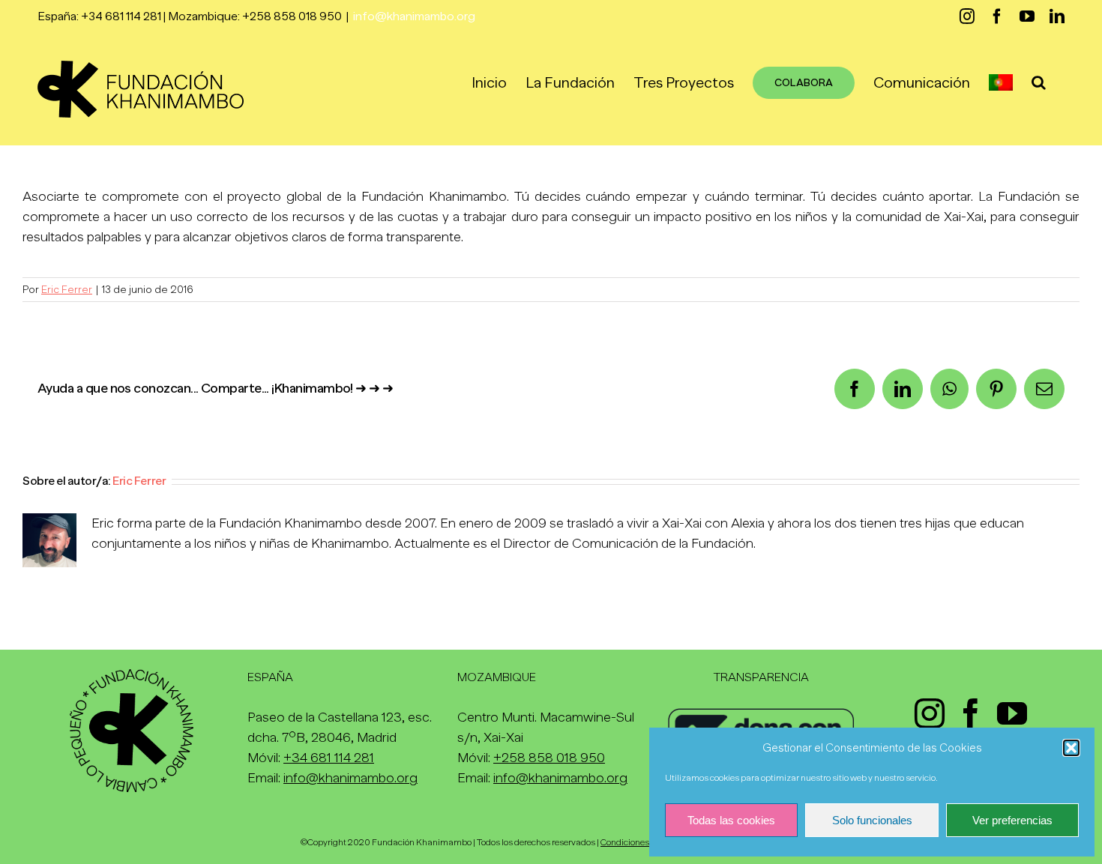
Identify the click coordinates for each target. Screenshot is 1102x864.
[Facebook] (971, 713)
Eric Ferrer (66, 289)
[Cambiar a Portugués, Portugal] (1001, 82)
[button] (1071, 747)
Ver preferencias (1012, 820)
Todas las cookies (731, 820)
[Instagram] (930, 713)
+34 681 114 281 (328, 757)
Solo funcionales (872, 820)
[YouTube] (1012, 713)
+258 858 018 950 (549, 757)
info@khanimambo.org (414, 16)
